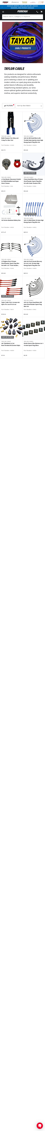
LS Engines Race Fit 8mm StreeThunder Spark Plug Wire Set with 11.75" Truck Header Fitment (10, 264)
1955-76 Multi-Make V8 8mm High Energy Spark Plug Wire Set (34, 221)
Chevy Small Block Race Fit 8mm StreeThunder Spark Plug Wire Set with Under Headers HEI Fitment (33, 182)
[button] (3, 12)
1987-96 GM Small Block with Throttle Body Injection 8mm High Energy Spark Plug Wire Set (33, 140)
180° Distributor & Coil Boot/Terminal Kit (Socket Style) (10, 344)
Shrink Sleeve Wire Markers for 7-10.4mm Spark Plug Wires (34, 344)
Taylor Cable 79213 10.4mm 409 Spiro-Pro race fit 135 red (10, 303)
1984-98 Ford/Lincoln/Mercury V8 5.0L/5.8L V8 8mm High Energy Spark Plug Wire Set (33, 263)
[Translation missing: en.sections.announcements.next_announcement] (43, 7)
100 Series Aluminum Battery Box (11, 220)
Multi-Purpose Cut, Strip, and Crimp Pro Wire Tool (9, 139)
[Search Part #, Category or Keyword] (40, 16)
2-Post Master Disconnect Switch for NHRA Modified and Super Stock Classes (11, 181)
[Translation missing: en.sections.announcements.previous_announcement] (2, 7)
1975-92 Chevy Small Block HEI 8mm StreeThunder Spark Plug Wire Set (33, 304)
